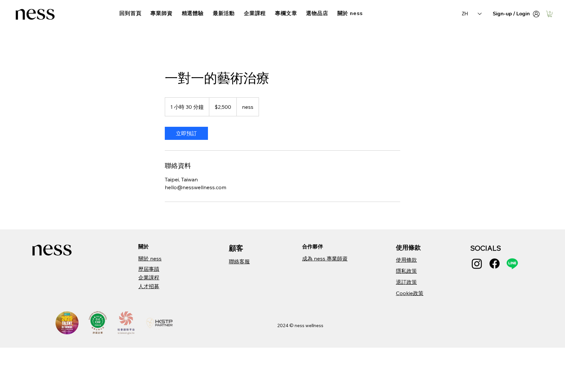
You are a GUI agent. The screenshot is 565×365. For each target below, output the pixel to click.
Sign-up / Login (511, 13)
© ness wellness (306, 325)
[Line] (512, 263)
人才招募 (148, 286)
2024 (283, 325)
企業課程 (148, 277)
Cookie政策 (409, 293)
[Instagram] (477, 263)
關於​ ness (150, 258)
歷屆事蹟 (148, 269)
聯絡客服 (239, 261)
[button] (550, 14)
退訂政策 (406, 282)
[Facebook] (494, 263)
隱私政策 (406, 271)
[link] (186, 133)
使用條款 (406, 260)
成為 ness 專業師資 (325, 258)
